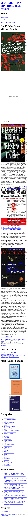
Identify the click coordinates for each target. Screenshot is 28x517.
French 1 (6, 434)
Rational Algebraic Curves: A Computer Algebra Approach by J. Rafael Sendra (13, 503)
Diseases (6, 429)
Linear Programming (9, 444)
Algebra (6, 420)
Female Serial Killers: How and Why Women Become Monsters (16, 187)
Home (5, 19)
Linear (5, 443)
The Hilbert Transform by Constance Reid (14, 490)
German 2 (6, 436)
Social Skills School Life (10, 462)
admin (13, 22)
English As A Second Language (11, 430)
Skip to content (4, 17)
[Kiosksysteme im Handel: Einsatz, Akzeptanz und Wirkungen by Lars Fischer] (14, 410)
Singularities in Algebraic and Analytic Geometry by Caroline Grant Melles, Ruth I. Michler (14, 493)
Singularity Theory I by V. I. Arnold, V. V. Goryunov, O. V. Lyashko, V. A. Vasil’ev (14, 474)
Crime (14, 343)
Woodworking (7, 465)
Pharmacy (6, 455)
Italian (5, 441)
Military (6, 448)
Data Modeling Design (9, 426)
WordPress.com (4, 515)
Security (6, 461)
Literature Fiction (8, 446)
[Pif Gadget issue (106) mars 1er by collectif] (10, 394)
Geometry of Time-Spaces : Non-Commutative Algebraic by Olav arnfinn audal (15, 483)
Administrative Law (9, 418)
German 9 (6, 437)
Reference (6, 460)
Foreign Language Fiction (10, 433)
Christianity (6, 423)
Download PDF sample (6, 337)
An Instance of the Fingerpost (15, 248)
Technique (6, 464)
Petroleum (6, 454)
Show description (14, 60)
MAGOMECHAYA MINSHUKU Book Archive (11, 6)
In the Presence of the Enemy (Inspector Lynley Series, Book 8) (15, 125)
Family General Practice (10, 432)
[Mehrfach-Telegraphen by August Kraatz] (16, 394)
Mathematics (7, 447)
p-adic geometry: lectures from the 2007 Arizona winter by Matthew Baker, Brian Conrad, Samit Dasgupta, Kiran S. (14, 487)
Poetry (5, 457)
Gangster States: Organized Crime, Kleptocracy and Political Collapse (12, 228)
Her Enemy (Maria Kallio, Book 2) (15, 263)
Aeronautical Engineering (10, 419)
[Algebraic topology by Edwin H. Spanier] (14, 379)
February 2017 (7, 511)
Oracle (5, 451)
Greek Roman (7, 439)
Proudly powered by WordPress (8, 514)
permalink (3, 345)
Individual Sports (8, 440)
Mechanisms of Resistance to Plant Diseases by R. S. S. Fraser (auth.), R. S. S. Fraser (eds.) (14, 356)
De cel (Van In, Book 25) (13, 268)
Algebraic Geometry (9, 422)
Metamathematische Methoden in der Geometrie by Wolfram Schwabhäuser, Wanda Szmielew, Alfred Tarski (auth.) (15, 480)
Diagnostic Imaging (8, 427)
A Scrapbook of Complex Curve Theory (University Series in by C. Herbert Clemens (14, 500)
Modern (6, 450)
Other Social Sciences (9, 453)
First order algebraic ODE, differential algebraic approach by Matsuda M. (12, 353)
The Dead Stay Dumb (12, 269)
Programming (7, 458)
